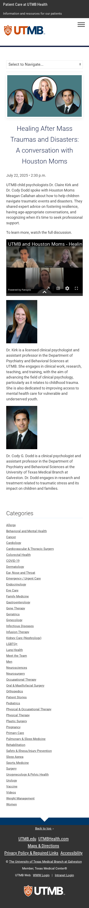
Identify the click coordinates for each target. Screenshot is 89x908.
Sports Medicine (17, 763)
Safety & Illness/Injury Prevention (29, 751)
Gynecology (14, 620)
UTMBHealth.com (53, 838)
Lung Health (14, 650)
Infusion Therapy (17, 632)
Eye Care (12, 590)
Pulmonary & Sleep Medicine (26, 739)
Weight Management (20, 798)
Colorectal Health (18, 555)
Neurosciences (16, 668)
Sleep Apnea (14, 757)
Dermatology (15, 567)
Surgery (11, 768)
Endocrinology (16, 584)
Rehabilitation (15, 745)
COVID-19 (12, 561)
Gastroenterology (18, 602)
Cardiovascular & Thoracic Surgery (30, 549)
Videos (11, 792)
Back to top (43, 828)
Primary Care (15, 733)
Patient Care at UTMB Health (25, 4)
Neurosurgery (15, 673)
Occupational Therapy (21, 679)
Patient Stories (16, 697)
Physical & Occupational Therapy (28, 709)
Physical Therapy (18, 715)
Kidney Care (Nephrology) (23, 638)
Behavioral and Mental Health (26, 531)
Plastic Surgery (16, 721)
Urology (11, 780)
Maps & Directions (43, 845)
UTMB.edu (27, 838)
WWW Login (41, 875)
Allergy (11, 525)
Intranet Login (64, 875)
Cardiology (13, 543)
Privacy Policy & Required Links (31, 853)
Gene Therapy (15, 608)
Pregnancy (13, 727)
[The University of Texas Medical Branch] (24, 32)
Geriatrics (13, 614)
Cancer (11, 537)
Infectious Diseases (20, 626)
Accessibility (71, 853)
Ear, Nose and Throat (20, 573)
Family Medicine (17, 596)
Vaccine (11, 786)
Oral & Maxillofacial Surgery (25, 685)
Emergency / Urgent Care (23, 578)
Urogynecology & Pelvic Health (27, 774)
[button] (81, 24)
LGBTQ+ (12, 644)
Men (9, 662)
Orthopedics (14, 691)
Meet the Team (16, 656)
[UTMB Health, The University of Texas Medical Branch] (44, 892)
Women (11, 804)
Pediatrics (13, 703)
